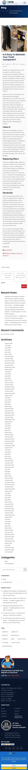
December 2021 (9, 465)
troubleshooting (7, 646)
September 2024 (10, 393)
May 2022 (8, 454)
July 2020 (7, 493)
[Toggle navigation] (25, 2)
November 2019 (9, 511)
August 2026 (8, 343)
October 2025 (9, 365)
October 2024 (9, 391)
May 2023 (8, 428)
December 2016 (9, 547)
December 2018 (9, 534)
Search (3, 283)
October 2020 (9, 487)
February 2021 (9, 478)
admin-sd (8, 64)
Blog (8, 267)
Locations (4, 713)
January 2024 (9, 411)
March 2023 (8, 432)
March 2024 (8, 406)
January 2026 (9, 359)
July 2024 (8, 398)
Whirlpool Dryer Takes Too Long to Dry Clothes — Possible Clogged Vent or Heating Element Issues (15, 305)
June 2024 (8, 400)
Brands (17, 713)
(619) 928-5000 (8, 250)
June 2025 (8, 374)
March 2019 (8, 528)
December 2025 (9, 361)
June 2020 (8, 495)
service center (15, 642)
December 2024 (9, 387)
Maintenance (15, 635)
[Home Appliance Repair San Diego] (12, 2)
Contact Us (18, 708)
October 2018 (9, 539)
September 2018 (9, 541)
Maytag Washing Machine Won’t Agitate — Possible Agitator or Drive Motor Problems (15, 312)
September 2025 (10, 367)
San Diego (5, 642)
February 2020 (9, 504)
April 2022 (8, 456)
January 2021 (9, 480)
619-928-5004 (9, 696)
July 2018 (7, 545)
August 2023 (8, 422)
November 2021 (9, 467)
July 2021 (7, 469)
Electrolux (5, 635)
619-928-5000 (13, 675)
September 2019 (9, 515)
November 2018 (9, 537)
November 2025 (9, 363)
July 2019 (7, 519)
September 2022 (10, 445)
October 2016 (9, 552)
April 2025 (8, 378)
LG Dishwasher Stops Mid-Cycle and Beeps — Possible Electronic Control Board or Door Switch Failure (16, 323)
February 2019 (9, 530)
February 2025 (9, 382)
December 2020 (9, 482)
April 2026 (8, 352)
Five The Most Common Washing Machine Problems (20, 274)
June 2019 (8, 521)
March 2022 (8, 458)
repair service (22, 639)
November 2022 (9, 441)
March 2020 (8, 502)
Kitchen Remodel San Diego (12, 737)
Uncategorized (9, 563)
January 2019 (9, 532)
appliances (14, 632)
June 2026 (8, 348)
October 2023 (9, 417)
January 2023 (9, 437)
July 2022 (7, 450)
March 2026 (8, 354)
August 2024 (8, 395)
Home (3, 708)
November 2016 (9, 550)
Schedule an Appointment (19, 716)
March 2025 (8, 380)
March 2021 (8, 476)
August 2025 (8, 369)
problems (5, 639)
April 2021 (7, 474)
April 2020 (8, 500)
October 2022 (9, 443)
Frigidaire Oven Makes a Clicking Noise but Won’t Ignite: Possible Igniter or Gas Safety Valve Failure (15, 299)
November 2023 (9, 415)
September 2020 (10, 489)
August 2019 (8, 517)
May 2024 (8, 402)
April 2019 (7, 526)
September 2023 (10, 419)
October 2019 (9, 513)
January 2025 (9, 385)
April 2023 (8, 430)
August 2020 (8, 491)
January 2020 (9, 506)
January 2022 (9, 463)
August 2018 (8, 543)
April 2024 (8, 404)
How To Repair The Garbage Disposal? (8, 274)
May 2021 (7, 471)
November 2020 (9, 484)
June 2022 (8, 452)
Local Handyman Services (12, 733)
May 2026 (8, 350)
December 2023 (9, 413)
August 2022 (8, 448)
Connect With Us (9, 692)
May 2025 (8, 376)
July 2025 (7, 372)
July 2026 (7, 346)
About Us (3, 711)
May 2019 (7, 524)
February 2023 (9, 435)
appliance (5, 632)
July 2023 (7, 424)
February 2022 (9, 461)
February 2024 (9, 408)
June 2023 (8, 426)
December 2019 (9, 508)
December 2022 (9, 439)
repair (12, 639)
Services (17, 711)
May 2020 (8, 498)
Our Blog (3, 716)
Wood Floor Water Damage (12, 735)
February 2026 (9, 356)
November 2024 (9, 389)
